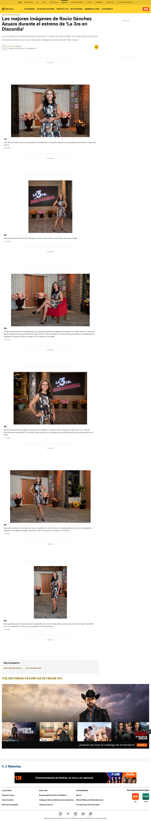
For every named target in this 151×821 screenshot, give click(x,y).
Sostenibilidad (82, 790)
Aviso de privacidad (10, 805)
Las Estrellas (28, 2)
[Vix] (146, 9)
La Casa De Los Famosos (125, 2)
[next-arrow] (148, 731)
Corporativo (7, 790)
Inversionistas (8, 800)
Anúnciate (43, 790)
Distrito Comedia (77, 2)
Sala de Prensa (8, 795)
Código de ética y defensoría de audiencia (56, 800)
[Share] (96, 47)
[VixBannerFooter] (76, 777)
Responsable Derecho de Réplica (53, 795)
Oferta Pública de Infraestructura (89, 800)
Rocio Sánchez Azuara (11, 15)
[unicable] (8, 9)
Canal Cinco (53, 2)
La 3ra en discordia (33, 668)
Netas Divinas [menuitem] (76, 9)
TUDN (44, 2)
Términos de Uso (46, 805)
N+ (37, 2)
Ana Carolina (16, 46)
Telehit (89, 2)
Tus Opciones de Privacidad (87, 805)
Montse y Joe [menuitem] (62, 9)
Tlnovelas (109, 2)
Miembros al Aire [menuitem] (92, 9)
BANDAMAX (99, 2)
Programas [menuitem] (29, 9)
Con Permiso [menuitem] (107, 9)
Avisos (78, 795)
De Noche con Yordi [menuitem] (45, 9)
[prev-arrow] (0, 732)
